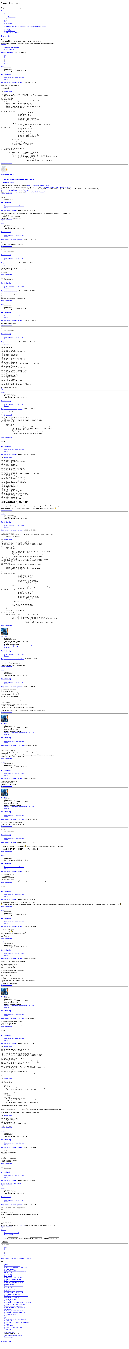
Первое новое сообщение (8, 52)
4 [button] (4, 61)
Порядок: (45, 1238)
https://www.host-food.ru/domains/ (35, 192)
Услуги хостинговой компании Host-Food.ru (17, 179)
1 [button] (4, 57)
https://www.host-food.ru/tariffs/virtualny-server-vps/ (57, 187)
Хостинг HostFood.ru (7, 174)
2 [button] (4, 58)
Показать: (5, 1238)
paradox (3, 66)
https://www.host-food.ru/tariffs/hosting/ (38, 185)
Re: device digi (6, 74)
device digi (5, 36)
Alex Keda (4, 636)
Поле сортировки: (24, 1238)
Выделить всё (8, 91)
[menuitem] (12, 17)
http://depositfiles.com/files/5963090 (11, 1183)
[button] (6, 55)
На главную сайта (6, 1341)
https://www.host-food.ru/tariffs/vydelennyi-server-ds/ (15, 190)
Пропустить (4, 11)
